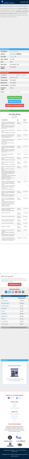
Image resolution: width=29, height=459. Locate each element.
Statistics (14, 406)
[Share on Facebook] (6, 291)
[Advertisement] (14, 32)
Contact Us (14, 418)
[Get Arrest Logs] (8, 440)
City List (14, 404)
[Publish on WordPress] (20, 291)
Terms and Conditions (21, 450)
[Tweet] (9, 291)
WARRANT (12, 75)
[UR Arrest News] (10, 444)
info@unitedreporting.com (9, 450)
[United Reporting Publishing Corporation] (10, 437)
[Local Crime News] (18, 437)
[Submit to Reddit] (16, 291)
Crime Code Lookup (14, 408)
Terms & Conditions (14, 414)
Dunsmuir (12, 56)
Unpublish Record (14, 284)
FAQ (14, 420)
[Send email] (23, 291)
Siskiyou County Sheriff (15, 91)
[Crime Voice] (19, 444)
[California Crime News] (20, 440)
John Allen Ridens (14, 51)
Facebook (12, 397)
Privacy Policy (14, 416)
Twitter (19, 397)
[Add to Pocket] (13, 291)
